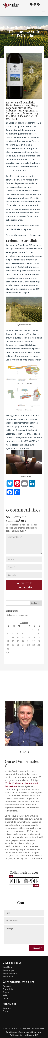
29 (33, 645)
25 (13, 645)
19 (18, 641)
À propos (7, 1008)
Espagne (7, 986)
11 (13, 637)
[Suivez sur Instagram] (35, 4)
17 (8, 641)
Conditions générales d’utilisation (23, 1032)
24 (8, 645)
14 (28, 637)
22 (33, 641)
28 (28, 645)
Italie (5, 995)
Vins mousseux (10, 973)
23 (39, 641)
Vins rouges (8, 970)
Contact (6, 1011)
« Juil (8, 652)
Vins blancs (8, 967)
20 (23, 641)
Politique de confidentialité (24, 1035)
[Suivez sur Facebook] (31, 4)
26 (18, 645)
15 (33, 637)
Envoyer (37, 948)
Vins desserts (9, 976)
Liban (5, 998)
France (6, 992)
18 (13, 641)
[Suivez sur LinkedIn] (38, 4)
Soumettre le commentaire (24, 585)
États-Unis (8, 989)
